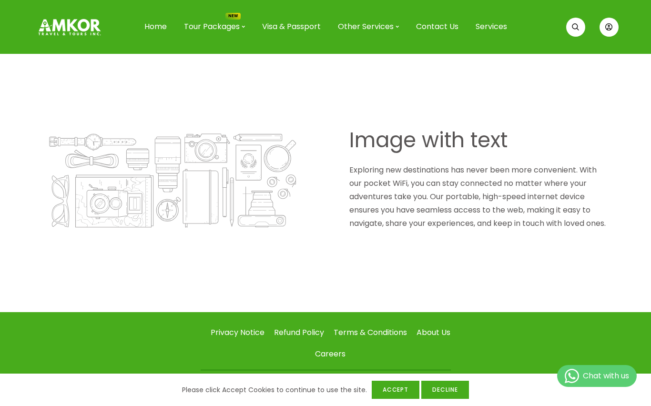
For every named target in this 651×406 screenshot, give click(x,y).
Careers (330, 353)
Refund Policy (299, 332)
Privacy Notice (237, 332)
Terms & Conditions (370, 332)
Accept (396, 390)
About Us (433, 332)
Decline (445, 390)
